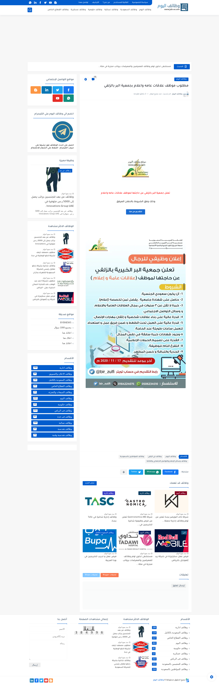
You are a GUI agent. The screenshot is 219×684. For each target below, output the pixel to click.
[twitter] (45, 3)
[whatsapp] (30, 3)
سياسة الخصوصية (140, 3)
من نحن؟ (106, 3)
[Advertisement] (109, 39)
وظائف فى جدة (53, 416)
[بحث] (30, 10)
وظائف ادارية (53, 367)
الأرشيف (95, 3)
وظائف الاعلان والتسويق (53, 374)
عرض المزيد (89, 483)
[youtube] (50, 3)
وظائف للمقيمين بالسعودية (170, 664)
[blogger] (55, 3)
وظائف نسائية (111, 10)
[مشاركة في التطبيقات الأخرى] (123, 472)
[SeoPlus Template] (187, 680)
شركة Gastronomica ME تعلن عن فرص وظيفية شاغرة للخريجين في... (137, 521)
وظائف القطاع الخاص (58, 10)
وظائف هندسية (53, 429)
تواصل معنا (83, 3)
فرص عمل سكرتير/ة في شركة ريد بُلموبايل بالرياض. (43, 298)
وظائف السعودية (128, 10)
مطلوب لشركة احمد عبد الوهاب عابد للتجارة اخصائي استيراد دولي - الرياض (43, 284)
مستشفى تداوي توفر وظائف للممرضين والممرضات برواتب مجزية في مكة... (134, 66)
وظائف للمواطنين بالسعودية (132, 457)
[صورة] (65, 238)
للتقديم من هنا (135, 212)
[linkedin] (35, 3)
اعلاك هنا (67, 338)
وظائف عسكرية (78, 10)
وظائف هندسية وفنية (53, 435)
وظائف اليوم (145, 10)
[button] (170, 472)
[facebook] (40, 3)
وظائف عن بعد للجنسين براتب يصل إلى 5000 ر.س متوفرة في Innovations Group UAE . (52, 202)
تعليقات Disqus (91, 575)
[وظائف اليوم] (172, 7)
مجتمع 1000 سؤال (62, 327)
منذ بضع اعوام (181, 514)
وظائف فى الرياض (53, 410)
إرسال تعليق (179, 586)
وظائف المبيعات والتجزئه (53, 392)
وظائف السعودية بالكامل (53, 380)
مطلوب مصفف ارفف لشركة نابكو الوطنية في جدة (43, 254)
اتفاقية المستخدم (121, 3)
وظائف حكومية (95, 10)
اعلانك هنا (66, 332)
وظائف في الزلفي (155, 457)
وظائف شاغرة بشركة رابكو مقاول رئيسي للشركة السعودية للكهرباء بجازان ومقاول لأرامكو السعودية (43, 270)
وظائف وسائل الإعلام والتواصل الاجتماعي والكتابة (167, 461)
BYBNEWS (65, 322)
